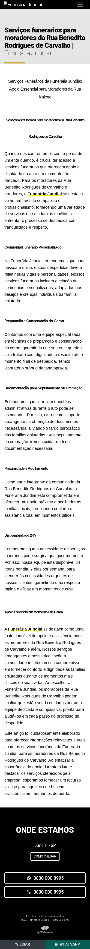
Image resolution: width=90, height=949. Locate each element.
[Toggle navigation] (80, 4)
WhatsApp (69, 944)
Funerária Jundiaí (44, 194)
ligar (24, 944)
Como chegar (45, 856)
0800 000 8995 (48, 878)
